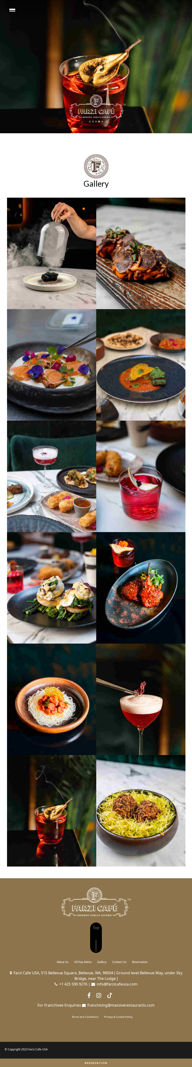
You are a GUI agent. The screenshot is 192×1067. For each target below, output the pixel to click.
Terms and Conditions (85, 1017)
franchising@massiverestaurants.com (121, 1005)
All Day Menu (83, 962)
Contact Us (119, 962)
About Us (63, 962)
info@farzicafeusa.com (117, 984)
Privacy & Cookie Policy (118, 1017)
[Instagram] (98, 995)
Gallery (102, 962)
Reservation (96, 1062)
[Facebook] (89, 995)
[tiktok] (109, 995)
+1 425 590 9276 (73, 984)
